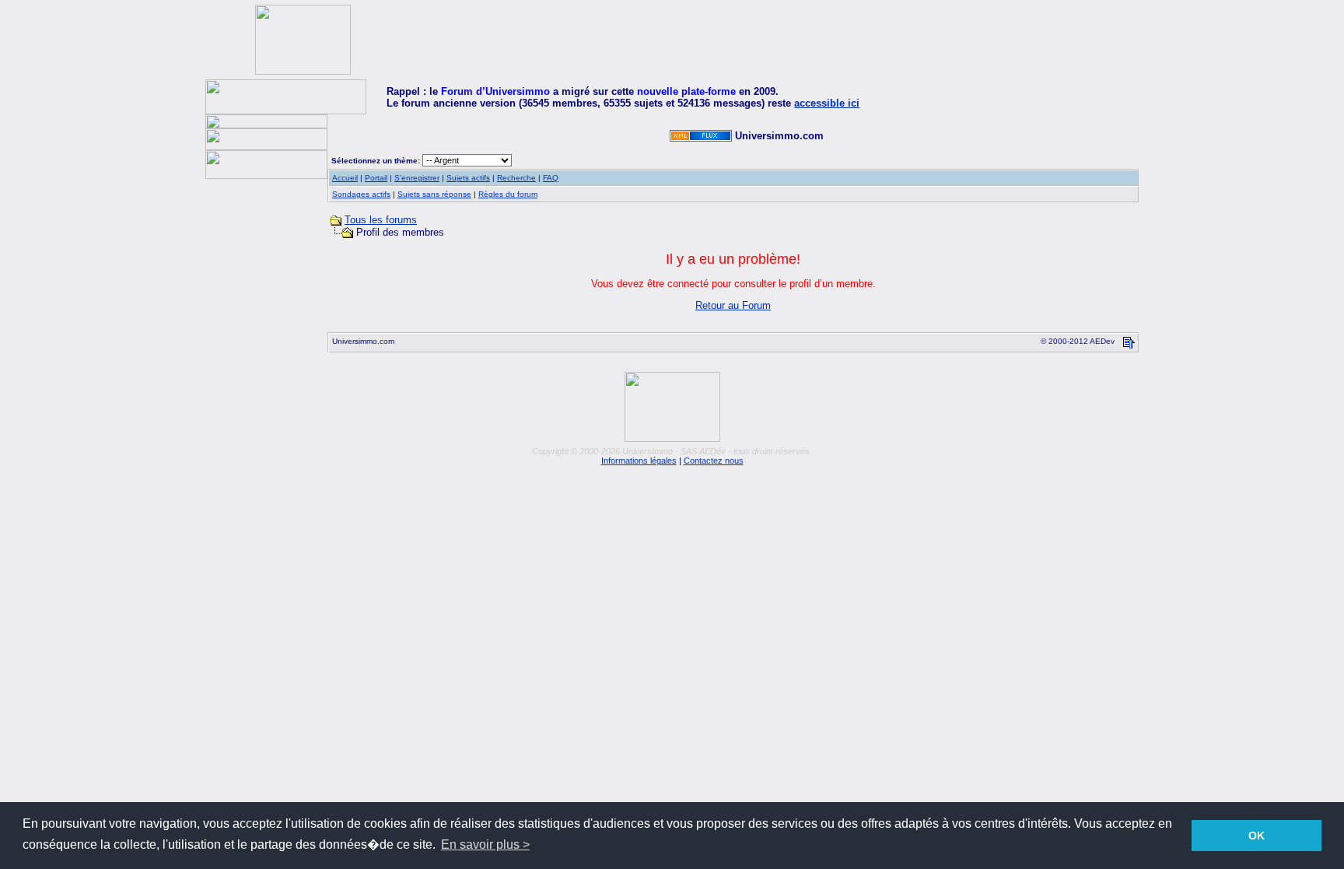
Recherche (516, 177)
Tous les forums (381, 220)
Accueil (345, 177)
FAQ (550, 177)
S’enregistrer (416, 177)
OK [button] (1256, 835)
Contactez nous (714, 460)
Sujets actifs (468, 177)
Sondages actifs (361, 194)
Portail (376, 177)
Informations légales (639, 460)
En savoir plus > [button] (485, 844)
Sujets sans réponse (434, 194)
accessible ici (826, 103)
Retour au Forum (733, 305)
